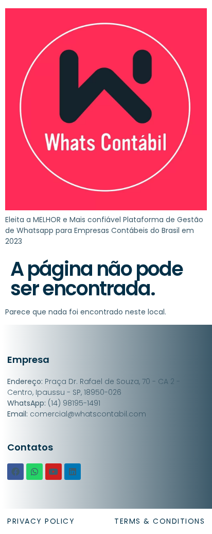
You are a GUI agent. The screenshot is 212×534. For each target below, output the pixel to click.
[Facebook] (15, 471)
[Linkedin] (72, 471)
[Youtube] (53, 471)
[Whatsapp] (34, 471)
